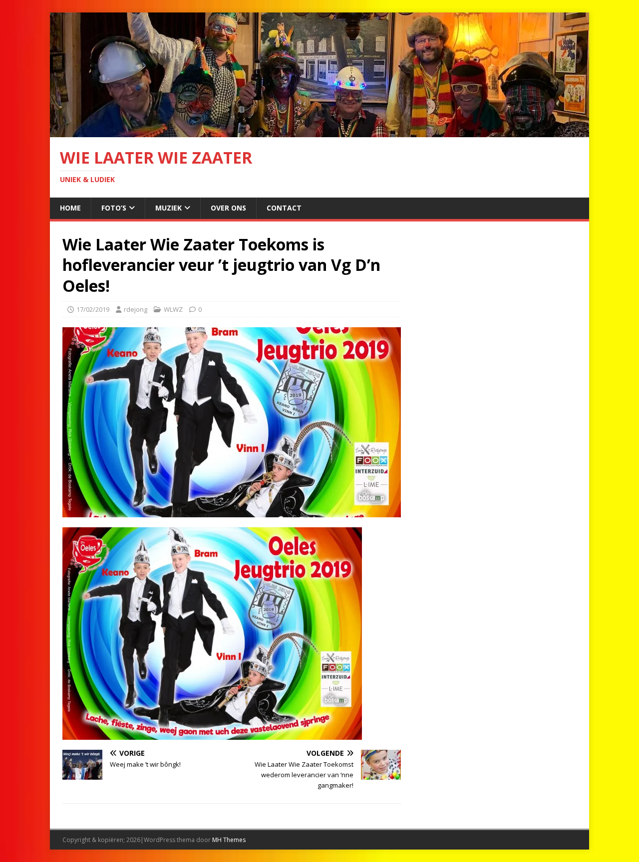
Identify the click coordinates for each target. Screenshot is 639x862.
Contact (284, 208)
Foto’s (113, 208)
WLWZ (173, 309)
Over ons (228, 208)
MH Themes (229, 840)
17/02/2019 (92, 309)
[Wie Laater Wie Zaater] (319, 131)
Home (70, 208)
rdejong (135, 309)
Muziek (168, 208)
